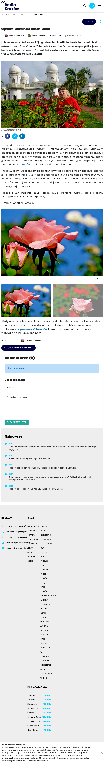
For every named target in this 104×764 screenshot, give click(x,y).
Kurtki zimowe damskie (44, 617)
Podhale (31, 557)
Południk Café (55, 35)
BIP (42, 548)
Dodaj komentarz (17, 422)
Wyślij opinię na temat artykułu (18, 348)
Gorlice (31, 561)
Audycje (5, 15)
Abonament (46, 544)
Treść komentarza (17, 397)
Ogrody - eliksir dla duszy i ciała (28, 15)
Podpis (10, 388)
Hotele (43, 609)
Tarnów (31, 535)
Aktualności (33, 526)
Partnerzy (45, 552)
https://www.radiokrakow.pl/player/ (23, 197)
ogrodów (24, 164)
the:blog (44, 643)
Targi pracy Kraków (44, 587)
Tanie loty (45, 604)
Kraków (31, 531)
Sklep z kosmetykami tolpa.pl (47, 673)
